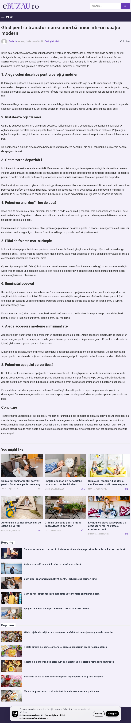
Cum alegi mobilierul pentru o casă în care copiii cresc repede (107, 483)
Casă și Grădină (52, 41)
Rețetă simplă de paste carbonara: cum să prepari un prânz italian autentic (65, 647)
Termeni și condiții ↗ (55, 715)
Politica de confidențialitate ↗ (34, 718)
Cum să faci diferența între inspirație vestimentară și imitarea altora (62, 593)
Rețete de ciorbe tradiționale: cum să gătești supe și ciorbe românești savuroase (69, 662)
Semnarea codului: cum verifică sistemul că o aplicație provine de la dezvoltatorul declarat (74, 549)
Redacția (13, 41)
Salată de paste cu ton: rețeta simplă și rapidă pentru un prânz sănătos (63, 676)
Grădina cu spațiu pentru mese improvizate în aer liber (63, 524)
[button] (7, 17)
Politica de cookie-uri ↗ (31, 715)
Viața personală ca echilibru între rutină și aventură (52, 564)
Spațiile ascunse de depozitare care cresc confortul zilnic (63, 483)
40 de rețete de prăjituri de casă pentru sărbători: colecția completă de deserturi (69, 632)
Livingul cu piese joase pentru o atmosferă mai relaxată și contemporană (107, 526)
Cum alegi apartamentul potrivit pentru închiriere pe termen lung (21, 483)
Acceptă (112, 713)
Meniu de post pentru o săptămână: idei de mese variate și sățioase (62, 691)
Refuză (98, 713)
